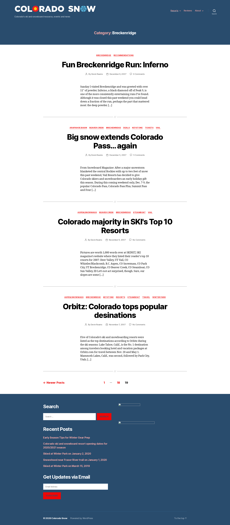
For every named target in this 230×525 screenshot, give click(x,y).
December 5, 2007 (117, 155)
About (198, 10)
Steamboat (139, 212)
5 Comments (139, 155)
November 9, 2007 (117, 240)
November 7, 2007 (117, 324)
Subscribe (52, 495)
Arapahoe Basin (78, 128)
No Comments (139, 240)
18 (118, 382)
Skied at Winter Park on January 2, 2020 (67, 453)
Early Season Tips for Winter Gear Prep (66, 437)
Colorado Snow (59, 518)
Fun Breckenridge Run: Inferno (115, 64)
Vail (158, 128)
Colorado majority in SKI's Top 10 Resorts (115, 226)
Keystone (137, 128)
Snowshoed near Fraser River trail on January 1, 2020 (75, 459)
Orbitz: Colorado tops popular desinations (115, 311)
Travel (146, 297)
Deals (126, 128)
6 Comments (138, 74)
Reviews (188, 10)
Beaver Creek (96, 128)
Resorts (174, 10)
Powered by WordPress (81, 518)
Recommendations (124, 55)
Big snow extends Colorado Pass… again (115, 141)
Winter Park (159, 297)
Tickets (149, 128)
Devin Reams (97, 74)
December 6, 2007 (118, 74)
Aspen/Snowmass (87, 212)
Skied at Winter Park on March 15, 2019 (66, 465)
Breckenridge (103, 55)
